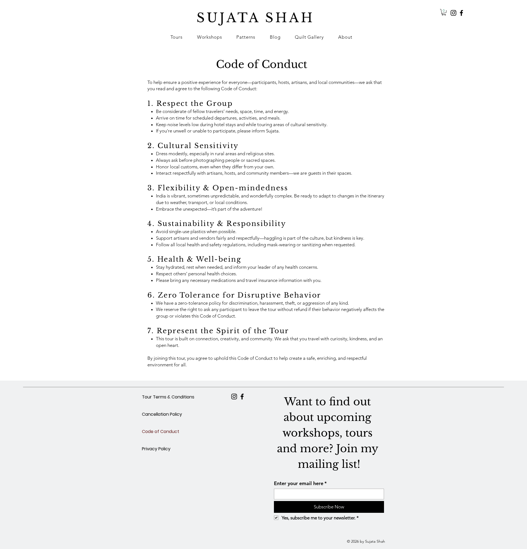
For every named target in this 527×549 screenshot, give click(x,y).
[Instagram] (453, 13)
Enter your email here (300, 483)
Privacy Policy (156, 449)
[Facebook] (461, 13)
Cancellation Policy (162, 414)
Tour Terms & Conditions (168, 397)
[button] (209, 37)
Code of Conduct (160, 431)
